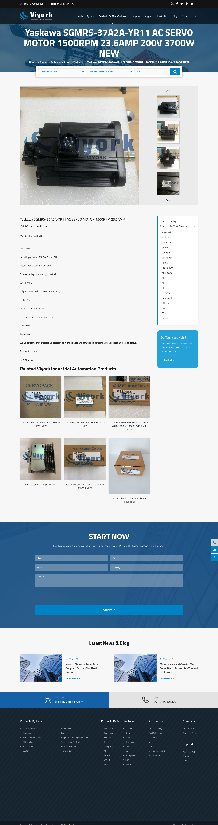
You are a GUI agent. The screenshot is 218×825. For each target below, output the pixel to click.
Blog (175, 16)
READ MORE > (73, 678)
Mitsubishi (167, 232)
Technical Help (189, 751)
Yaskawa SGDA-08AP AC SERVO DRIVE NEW (85, 424)
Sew (164, 308)
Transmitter (66, 750)
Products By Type (85, 16)
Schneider (167, 257)
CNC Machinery (155, 728)
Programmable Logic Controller (74, 737)
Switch (26, 750)
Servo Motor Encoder (32, 737)
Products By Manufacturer (112, 16)
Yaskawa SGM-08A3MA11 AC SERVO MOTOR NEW (85, 486)
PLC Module (28, 741)
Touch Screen (29, 746)
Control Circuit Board (70, 746)
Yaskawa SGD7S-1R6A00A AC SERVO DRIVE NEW (41, 424)
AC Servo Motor (30, 728)
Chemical (153, 737)
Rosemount (167, 267)
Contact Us (187, 16)
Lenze (165, 318)
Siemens (166, 252)
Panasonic (167, 242)
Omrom (165, 247)
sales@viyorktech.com (60, 3)
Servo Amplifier (29, 733)
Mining (152, 741)
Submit (109, 610)
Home (32, 62)
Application (162, 16)
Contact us (169, 360)
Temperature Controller (71, 741)
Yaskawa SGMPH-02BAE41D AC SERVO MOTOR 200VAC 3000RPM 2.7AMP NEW (129, 426)
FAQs (185, 760)
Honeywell (167, 298)
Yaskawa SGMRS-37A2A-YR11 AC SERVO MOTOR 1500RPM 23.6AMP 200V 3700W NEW (138, 62)
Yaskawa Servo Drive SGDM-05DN (40, 484)
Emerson (166, 293)
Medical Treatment (157, 750)
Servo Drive (66, 728)
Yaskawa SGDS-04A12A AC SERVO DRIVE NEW (129, 500)
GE (163, 288)
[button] (168, 200)
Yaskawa (78, 62)
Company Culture (190, 733)
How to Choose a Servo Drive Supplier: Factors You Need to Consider (83, 668)
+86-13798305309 (32, 3)
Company (135, 16)
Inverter (64, 733)
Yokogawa (167, 273)
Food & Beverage (156, 733)
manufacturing (155, 755)
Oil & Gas (153, 746)
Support (148, 16)
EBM (164, 313)
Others (165, 303)
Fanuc (165, 262)
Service (186, 756)
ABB (164, 278)
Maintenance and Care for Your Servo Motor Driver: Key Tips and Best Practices (179, 668)
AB (163, 283)
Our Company (189, 728)
